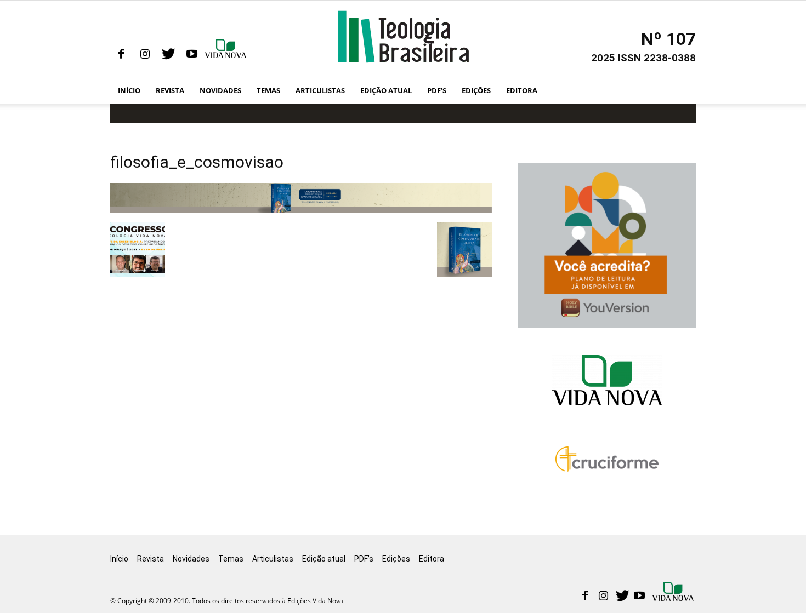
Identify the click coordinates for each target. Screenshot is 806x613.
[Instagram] (145, 54)
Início (129, 90)
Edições (476, 90)
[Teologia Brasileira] (403, 36)
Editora (521, 90)
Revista (170, 90)
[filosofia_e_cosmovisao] (301, 210)
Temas (268, 90)
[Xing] (226, 54)
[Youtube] (192, 54)
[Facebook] (121, 54)
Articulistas (320, 90)
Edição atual (386, 90)
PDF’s (436, 90)
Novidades (220, 90)
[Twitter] (168, 54)
